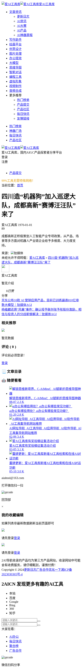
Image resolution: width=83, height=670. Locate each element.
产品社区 (23, 109)
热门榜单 (23, 100)
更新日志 (23, 16)
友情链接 (23, 118)
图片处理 (15, 53)
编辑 (20, 515)
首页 (20, 185)
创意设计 (15, 49)
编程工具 (15, 76)
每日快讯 (23, 113)
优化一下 (55, 569)
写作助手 (15, 39)
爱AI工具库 (37, 257)
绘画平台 (15, 44)
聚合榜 (14, 646)
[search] (38, 621)
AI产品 (21, 30)
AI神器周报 (25, 35)
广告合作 (42, 569)
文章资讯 (15, 12)
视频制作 (15, 86)
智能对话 (15, 72)
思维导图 (15, 67)
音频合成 (15, 90)
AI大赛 (21, 25)
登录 (5, 363)
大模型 (14, 63)
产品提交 (23, 104)
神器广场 (15, 130)
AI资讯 (21, 21)
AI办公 (14, 636)
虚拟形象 (15, 81)
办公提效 (15, 58)
